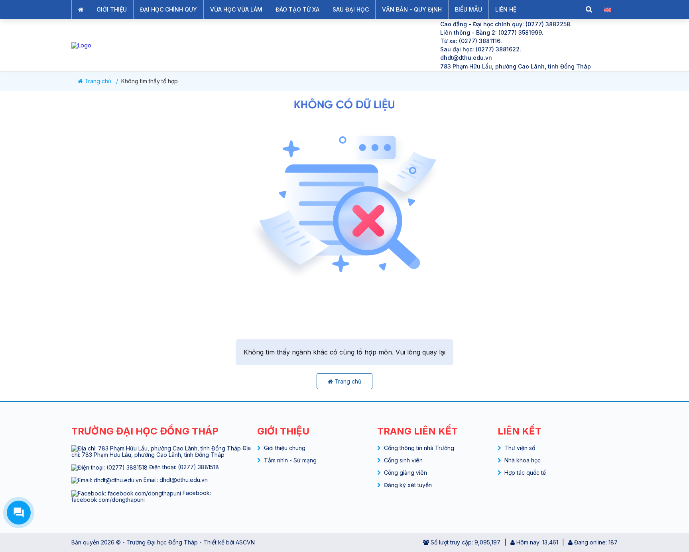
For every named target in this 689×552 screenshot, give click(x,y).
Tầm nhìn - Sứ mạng (290, 460)
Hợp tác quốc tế (525, 472)
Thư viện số (519, 447)
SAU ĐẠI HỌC (351, 9)
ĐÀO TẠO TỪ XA (297, 9)
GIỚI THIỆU (111, 9)
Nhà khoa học (522, 460)
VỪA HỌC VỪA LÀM (236, 9)
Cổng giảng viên (405, 472)
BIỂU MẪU (468, 9)
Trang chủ (97, 81)
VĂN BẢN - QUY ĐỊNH (412, 9)
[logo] (249, 45)
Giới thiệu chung (284, 447)
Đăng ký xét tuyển (408, 485)
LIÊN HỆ (505, 9)
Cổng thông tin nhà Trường (419, 447)
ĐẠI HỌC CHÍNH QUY (168, 9)
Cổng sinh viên (403, 460)
